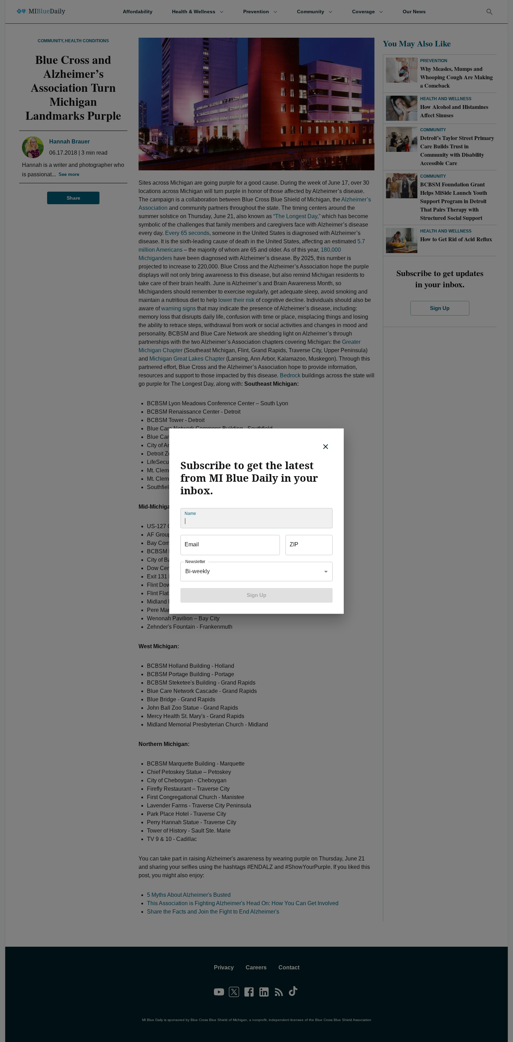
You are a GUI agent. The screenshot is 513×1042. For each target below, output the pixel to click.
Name (190, 513)
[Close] (326, 446)
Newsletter (195, 561)
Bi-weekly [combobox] (197, 571)
